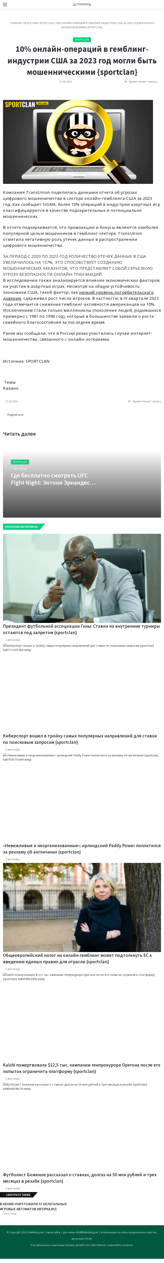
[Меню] (5, 5)
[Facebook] (6, 419)
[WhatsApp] (2, 1261)
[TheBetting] (82, 4)
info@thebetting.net (87, 1232)
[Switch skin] (152, 5)
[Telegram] (5, 94)
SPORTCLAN (38, 361)
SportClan (46, 23)
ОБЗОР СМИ (30, 23)
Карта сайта (53, 1232)
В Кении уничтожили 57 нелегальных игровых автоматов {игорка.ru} (33, 1206)
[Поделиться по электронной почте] (6, 94)
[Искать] (159, 5)
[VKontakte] (3, 94)
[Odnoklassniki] (4, 94)
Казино (10, 388)
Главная (15, 23)
